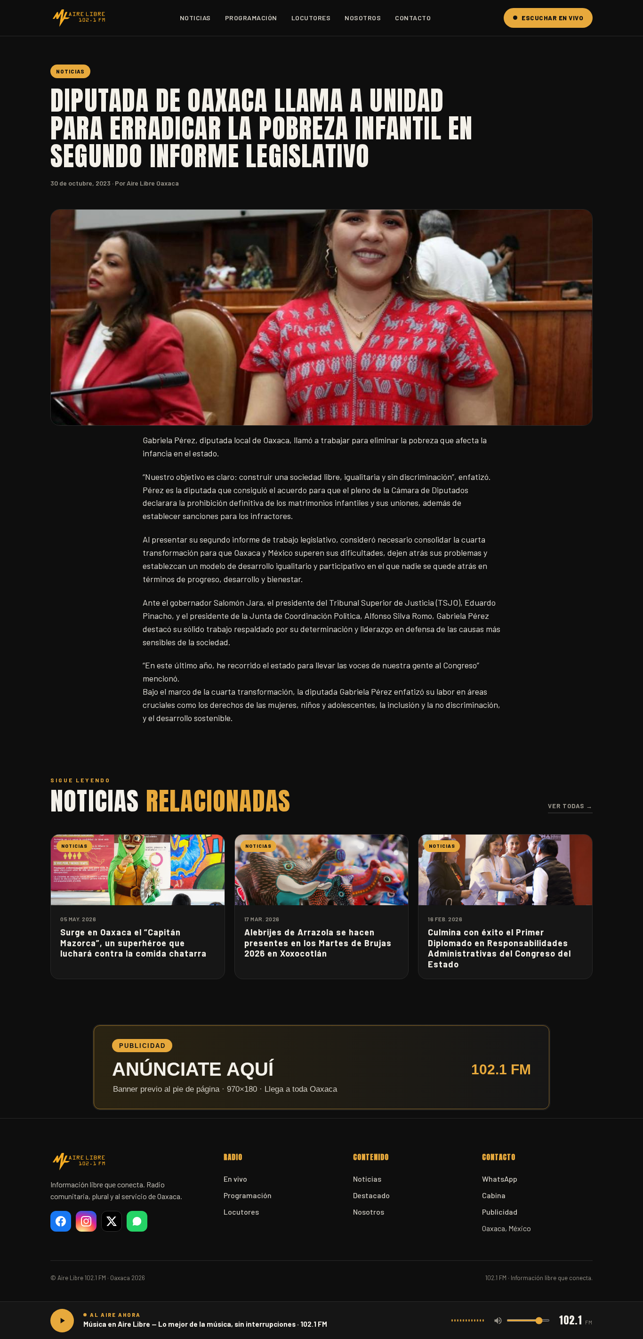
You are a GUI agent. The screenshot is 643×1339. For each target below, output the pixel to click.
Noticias (195, 18)
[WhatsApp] (137, 1221)
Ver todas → (570, 806)
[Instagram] (86, 1221)
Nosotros (363, 18)
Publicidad (499, 1211)
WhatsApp (499, 1178)
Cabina (494, 1195)
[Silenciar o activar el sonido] (498, 1320)
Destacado (371, 1195)
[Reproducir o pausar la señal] (62, 1320)
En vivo (235, 1178)
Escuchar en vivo (552, 18)
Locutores (311, 18)
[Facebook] (60, 1221)
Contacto (413, 18)
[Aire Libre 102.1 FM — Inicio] (78, 18)
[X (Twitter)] (111, 1221)
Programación (251, 18)
